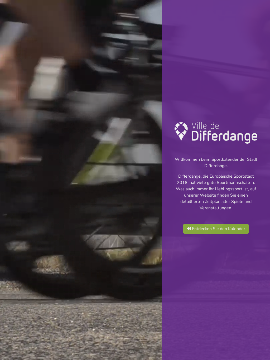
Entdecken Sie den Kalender (218, 229)
